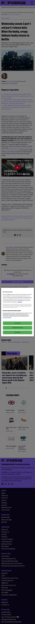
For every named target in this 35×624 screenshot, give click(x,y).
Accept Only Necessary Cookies (17, 327)
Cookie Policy (20, 301)
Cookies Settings (17, 323)
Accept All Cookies (17, 332)
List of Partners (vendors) (7, 317)
